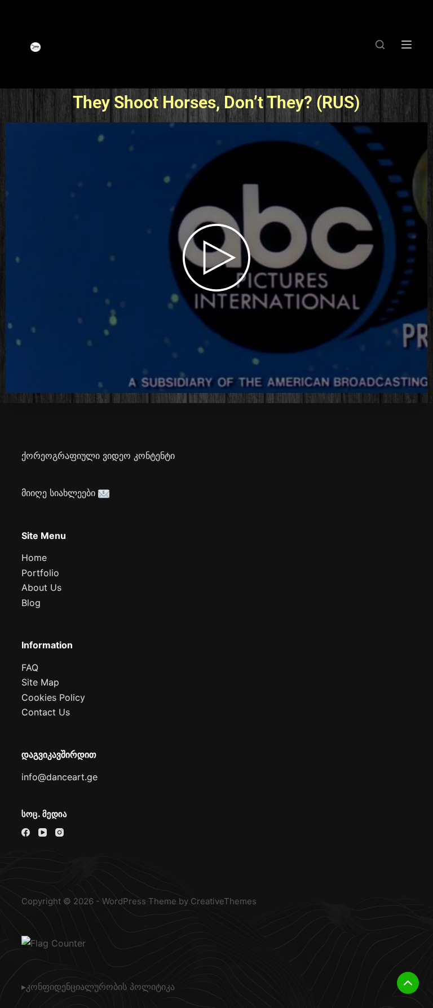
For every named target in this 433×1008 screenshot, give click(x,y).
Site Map (40, 682)
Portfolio (40, 572)
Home (34, 557)
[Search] (380, 44)
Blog (31, 602)
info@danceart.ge (59, 776)
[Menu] (406, 44)
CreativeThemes (224, 901)
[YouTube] (42, 832)
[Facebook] (25, 832)
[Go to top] (408, 983)
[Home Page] (35, 47)
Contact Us (45, 712)
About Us (41, 587)
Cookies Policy (53, 697)
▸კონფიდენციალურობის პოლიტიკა (98, 986)
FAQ (29, 667)
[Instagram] (59, 832)
